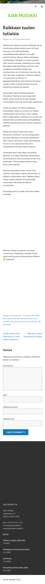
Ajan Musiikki (22, 15)
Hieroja (23, 318)
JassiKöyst (7, 558)
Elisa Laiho (7, 318)
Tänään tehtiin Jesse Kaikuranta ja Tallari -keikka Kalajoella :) (12, 336)
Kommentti (8, 365)
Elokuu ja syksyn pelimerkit (14, 540)
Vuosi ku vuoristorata (28, 321)
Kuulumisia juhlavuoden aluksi (15, 567)
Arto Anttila (35, 315)
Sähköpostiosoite (11, 407)
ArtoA (28, 39)
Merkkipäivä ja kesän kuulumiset (16, 549)
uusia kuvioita (15, 321)
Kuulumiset (17, 315)
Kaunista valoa (31, 318)
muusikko (6, 321)
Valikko (42, 6)
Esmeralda (16, 318)
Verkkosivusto (9, 419)
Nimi (5, 395)
